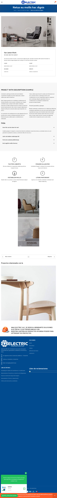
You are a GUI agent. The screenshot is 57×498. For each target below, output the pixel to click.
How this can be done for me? (11, 127)
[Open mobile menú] (1, 2)
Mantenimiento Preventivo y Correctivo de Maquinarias (13, 373)
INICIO (30, 343)
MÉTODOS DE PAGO (33, 351)
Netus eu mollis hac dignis (23, 10)
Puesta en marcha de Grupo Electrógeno (10, 376)
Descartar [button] (55, 495)
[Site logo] (28, 2)
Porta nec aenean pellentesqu (11, 140)
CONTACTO (31, 353)
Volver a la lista (28, 256)
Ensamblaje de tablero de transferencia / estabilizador (13, 370)
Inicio (15, 10)
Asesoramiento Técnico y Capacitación (9, 378)
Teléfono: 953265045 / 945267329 (10, 359)
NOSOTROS (31, 346)
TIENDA (31, 348)
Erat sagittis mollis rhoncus (10, 143)
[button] (28, 31)
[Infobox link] (14, 163)
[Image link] (14, 343)
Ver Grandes (54, 267)
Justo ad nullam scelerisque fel (11, 136)
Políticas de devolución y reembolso (9, 381)
